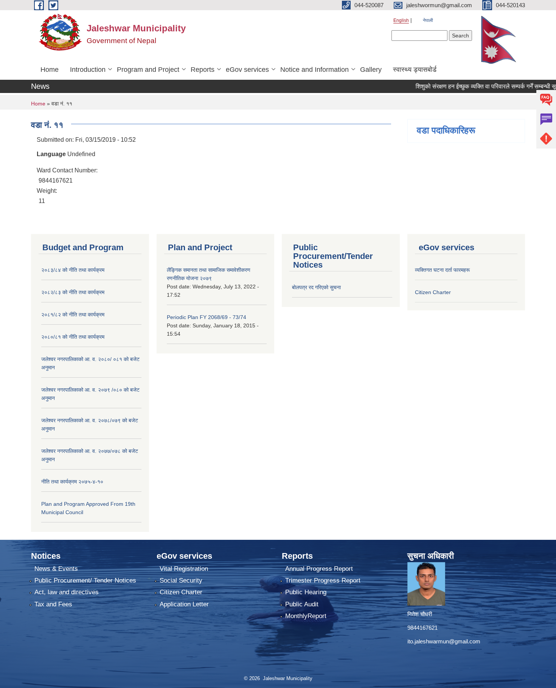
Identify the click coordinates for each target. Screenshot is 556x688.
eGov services (247, 69)
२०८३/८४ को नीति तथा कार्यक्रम (72, 270)
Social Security (181, 580)
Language (51, 154)
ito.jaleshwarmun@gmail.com (443, 641)
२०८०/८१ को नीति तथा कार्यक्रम (72, 337)
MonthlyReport (305, 616)
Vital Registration (184, 568)
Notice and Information (314, 69)
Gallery (371, 69)
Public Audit (301, 604)
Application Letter (184, 604)
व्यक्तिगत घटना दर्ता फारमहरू (442, 270)
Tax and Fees (53, 604)
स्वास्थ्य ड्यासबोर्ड (414, 69)
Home (49, 69)
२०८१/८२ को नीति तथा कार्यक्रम (72, 314)
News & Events (56, 568)
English (401, 20)
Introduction (88, 69)
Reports (202, 69)
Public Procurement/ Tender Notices (85, 580)
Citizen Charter (433, 292)
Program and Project (148, 69)
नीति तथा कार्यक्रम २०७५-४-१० (72, 482)
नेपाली (428, 20)
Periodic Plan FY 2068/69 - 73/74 (206, 317)
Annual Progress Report (319, 568)
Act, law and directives (66, 592)
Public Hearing (305, 592)
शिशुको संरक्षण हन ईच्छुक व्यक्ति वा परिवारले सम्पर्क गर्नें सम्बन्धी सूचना (478, 86)
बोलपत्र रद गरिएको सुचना (316, 287)
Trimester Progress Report (322, 580)
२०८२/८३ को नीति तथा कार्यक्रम (72, 292)
